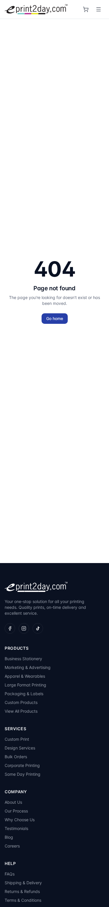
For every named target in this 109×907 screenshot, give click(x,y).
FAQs (10, 873)
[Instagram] (24, 628)
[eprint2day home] (36, 9)
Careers (12, 845)
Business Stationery (23, 658)
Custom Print (17, 739)
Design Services (20, 747)
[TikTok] (38, 628)
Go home (54, 318)
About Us (13, 802)
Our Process (16, 810)
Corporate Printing (22, 765)
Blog (9, 837)
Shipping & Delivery (23, 882)
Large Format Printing (25, 684)
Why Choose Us (20, 819)
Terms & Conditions (23, 900)
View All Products (21, 711)
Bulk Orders (16, 756)
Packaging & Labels (24, 693)
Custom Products (21, 702)
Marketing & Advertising (28, 667)
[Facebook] (10, 628)
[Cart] (86, 9)
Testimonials (16, 828)
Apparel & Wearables (25, 676)
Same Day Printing (22, 774)
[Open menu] (98, 9)
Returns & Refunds (22, 891)
